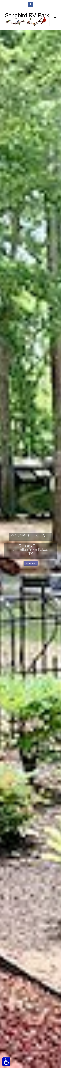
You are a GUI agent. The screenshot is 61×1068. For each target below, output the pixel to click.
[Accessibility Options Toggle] (6, 1061)
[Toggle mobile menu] (55, 16)
